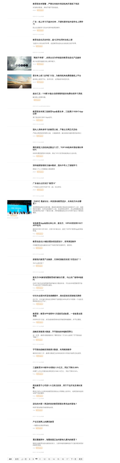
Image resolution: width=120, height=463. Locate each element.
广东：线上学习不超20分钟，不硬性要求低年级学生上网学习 (58, 22)
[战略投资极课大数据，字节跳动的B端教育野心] (19, 337)
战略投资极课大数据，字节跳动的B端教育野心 (53, 331)
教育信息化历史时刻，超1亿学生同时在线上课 (52, 39)
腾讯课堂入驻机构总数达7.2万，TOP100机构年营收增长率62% (58, 148)
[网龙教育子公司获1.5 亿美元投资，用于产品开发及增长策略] (19, 391)
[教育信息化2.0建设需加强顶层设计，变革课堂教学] (19, 247)
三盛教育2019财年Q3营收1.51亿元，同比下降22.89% (56, 367)
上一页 (24, 459)
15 (58, 459)
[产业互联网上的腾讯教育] (19, 428)
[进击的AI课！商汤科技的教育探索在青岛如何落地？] (19, 410)
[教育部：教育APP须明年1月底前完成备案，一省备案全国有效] (19, 319)
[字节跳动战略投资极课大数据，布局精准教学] (19, 355)
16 (63, 459)
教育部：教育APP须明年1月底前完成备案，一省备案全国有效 (57, 314)
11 (40, 459)
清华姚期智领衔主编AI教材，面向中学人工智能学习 (55, 165)
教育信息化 (40, 10)
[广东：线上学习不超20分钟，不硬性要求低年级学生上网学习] (19, 28)
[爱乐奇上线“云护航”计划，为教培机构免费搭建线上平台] (19, 81)
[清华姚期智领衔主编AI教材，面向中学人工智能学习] (19, 171)
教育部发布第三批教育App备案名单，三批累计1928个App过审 (58, 112)
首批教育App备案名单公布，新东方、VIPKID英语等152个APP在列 (58, 224)
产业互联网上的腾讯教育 (43, 421)
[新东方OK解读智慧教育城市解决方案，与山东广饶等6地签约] (19, 283)
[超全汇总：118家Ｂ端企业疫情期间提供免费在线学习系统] (19, 99)
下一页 (73, 459)
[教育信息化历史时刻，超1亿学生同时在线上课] (19, 46)
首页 (17, 459)
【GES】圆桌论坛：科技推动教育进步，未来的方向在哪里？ (57, 202)
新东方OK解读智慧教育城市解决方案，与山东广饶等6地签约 (58, 278)
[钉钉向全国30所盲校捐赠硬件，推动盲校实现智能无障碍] (19, 302)
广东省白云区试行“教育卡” (44, 183)
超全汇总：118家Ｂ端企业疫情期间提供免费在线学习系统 (57, 93)
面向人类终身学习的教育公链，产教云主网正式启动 (55, 129)
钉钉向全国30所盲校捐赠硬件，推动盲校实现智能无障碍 (57, 295)
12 (44, 459)
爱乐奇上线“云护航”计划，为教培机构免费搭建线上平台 (57, 75)
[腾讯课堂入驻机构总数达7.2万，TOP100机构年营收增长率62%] (19, 153)
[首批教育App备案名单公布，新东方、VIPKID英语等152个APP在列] (19, 229)
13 (49, 459)
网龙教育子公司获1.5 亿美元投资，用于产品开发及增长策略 (57, 386)
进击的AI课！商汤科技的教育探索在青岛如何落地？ (55, 403)
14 (54, 459)
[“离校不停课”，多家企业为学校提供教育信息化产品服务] (19, 63)
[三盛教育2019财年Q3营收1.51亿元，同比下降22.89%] (19, 373)
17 (67, 459)
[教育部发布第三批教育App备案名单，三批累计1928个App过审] (19, 117)
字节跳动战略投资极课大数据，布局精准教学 (52, 349)
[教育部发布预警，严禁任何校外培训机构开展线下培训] (19, 10)
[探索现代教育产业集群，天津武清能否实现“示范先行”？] (19, 265)
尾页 (80, 459)
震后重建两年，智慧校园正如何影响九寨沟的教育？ (55, 439)
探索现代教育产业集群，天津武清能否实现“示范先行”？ (57, 259)
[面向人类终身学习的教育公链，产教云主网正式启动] (19, 135)
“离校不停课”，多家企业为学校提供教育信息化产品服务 (57, 57)
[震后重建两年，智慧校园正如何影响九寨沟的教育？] (19, 445)
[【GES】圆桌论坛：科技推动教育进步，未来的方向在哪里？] (19, 207)
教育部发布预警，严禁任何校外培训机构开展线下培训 (56, 3)
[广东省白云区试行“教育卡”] (19, 189)
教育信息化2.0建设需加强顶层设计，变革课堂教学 (54, 241)
